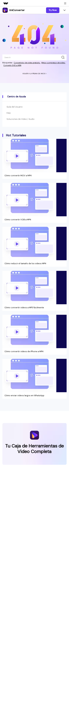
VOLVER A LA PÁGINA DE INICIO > (34, 74)
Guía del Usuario (15, 106)
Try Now (53, 10)
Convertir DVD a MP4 (12, 65)
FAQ (9, 113)
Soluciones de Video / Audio (20, 119)
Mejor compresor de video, (53, 63)
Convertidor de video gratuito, (27, 63)
